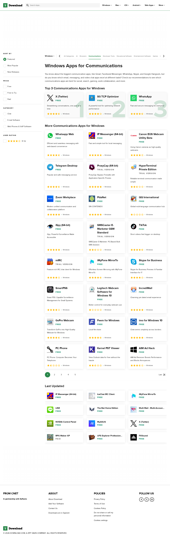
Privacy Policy (99, 499)
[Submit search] (28, 5)
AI (77, 56)
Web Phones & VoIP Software (19, 126)
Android (136, 5)
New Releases (13, 72)
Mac (117, 5)
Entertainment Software (142, 56)
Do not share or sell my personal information (103, 514)
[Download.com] (12, 5)
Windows (106, 5)
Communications (95, 56)
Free (9, 86)
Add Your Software (56, 504)
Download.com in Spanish (59, 513)
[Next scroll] (163, 56)
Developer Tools (109, 56)
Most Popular (12, 65)
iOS (125, 5)
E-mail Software (13, 120)
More (161, 5)
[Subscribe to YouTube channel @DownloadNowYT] (152, 499)
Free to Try (11, 93)
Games (155, 56)
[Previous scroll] (59, 56)
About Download (55, 499)
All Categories (69, 56)
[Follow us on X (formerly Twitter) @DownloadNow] (146, 499)
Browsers (83, 56)
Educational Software (124, 56)
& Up (24, 141)
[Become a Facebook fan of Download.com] (141, 499)
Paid (9, 99)
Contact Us (53, 508)
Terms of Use (99, 504)
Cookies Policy (100, 508)
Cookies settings (101, 520)
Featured (11, 59)
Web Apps (149, 5)
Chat (9, 114)
